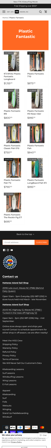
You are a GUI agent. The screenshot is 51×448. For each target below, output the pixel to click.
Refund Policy (9, 352)
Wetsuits (6, 405)
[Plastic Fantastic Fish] (37, 133)
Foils (4, 402)
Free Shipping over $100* (25, 6)
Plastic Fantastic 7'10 (35, 75)
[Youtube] (12, 250)
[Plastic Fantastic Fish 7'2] (14, 168)
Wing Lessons (9, 380)
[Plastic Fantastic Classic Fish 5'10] (14, 133)
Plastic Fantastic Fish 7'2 (12, 181)
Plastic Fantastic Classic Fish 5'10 (12, 146)
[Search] (40, 11)
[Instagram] (8, 250)
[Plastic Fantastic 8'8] (14, 99)
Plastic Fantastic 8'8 (12, 112)
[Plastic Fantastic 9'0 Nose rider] (37, 99)
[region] (25, 2)
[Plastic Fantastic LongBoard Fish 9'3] (37, 168)
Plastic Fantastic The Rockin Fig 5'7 (13, 216)
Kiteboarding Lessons (13, 369)
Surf (4, 398)
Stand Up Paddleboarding (15, 413)
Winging (6, 409)
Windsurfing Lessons (12, 377)
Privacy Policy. (16, 442)
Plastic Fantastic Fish (35, 146)
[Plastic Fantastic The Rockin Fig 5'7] (14, 202)
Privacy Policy (9, 355)
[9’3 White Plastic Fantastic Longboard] (14, 61)
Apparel (6, 390)
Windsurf (7, 417)
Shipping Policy (10, 344)
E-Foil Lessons (9, 384)
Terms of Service (10, 359)
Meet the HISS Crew (12, 340)
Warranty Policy (10, 348)
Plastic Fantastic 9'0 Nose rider (35, 112)
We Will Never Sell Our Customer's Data (22, 363)
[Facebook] (4, 250)
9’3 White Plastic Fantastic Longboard (12, 76)
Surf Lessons (8, 373)
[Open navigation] (3, 12)
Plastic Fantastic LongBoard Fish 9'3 (37, 181)
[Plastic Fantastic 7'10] (37, 61)
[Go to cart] (45, 11)
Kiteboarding (8, 394)
